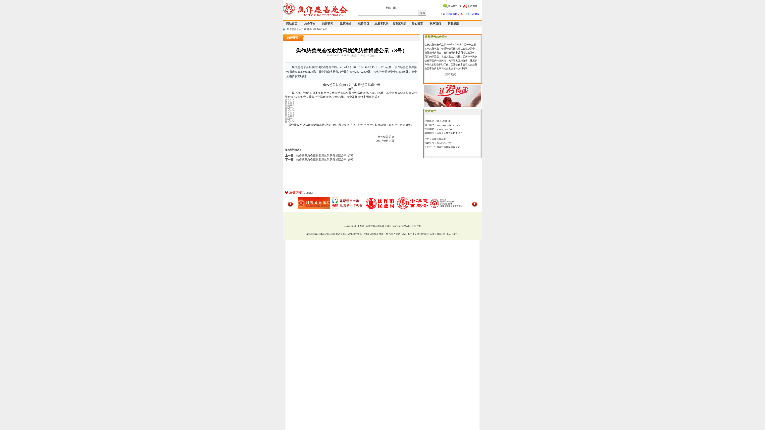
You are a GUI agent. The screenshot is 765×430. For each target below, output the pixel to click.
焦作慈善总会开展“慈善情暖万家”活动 (307, 29)
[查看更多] (450, 74)
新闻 (388, 7)
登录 (413, 226)
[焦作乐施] (347, 203)
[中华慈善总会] (413, 203)
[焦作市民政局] (380, 203)
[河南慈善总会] (446, 203)
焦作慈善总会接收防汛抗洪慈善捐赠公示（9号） (326, 159)
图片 (396, 7)
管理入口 (406, 226)
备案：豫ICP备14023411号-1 (444, 234)
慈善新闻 (292, 37)
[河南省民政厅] (314, 203)
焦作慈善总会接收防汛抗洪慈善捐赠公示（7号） (326, 155)
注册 (419, 226)
